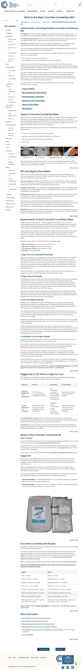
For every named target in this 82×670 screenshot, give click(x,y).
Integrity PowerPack (28, 484)
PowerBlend (25, 396)
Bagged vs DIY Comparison (33, 101)
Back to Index (74, 168)
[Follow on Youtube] (72, 667)
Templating (9, 121)
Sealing (8, 167)
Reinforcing (9, 138)
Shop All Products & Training (14, 11)
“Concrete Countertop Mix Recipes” (46, 443)
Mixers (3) (10, 118)
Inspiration (8, 30)
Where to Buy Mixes (30, 104)
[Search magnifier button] (55, 4)
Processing (8, 150)
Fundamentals (9, 36)
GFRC (7, 64)
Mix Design (46, 22)
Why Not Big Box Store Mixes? (34, 93)
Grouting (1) (11, 153)
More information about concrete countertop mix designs (39, 627)
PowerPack (25, 411)
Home (9, 657)
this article (63, 447)
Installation (8, 194)
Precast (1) (11, 75)
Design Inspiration (10, 203)
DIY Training (9, 33)
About (14, 657)
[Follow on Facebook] (63, 667)
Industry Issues (10, 207)
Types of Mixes (28, 89)
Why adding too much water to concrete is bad (36, 618)
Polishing (51, 11)
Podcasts (8, 210)
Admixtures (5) (12, 44)
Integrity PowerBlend (62, 366)
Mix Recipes (27, 108)
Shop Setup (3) (12, 110)
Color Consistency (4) (11, 91)
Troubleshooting (10, 197)
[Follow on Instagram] (67, 667)
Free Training (25, 22)
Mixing (7, 141)
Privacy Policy (35, 657)
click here (34, 449)
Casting (8, 144)
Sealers (42, 11)
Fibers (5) (10, 56)
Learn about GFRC (27, 634)
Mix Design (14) (12, 53)
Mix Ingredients (32, 11)
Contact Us (43, 657)
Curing (7, 147)
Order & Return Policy (23, 657)
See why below (64, 45)
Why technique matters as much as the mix (35, 621)
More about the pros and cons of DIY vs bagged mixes (38, 624)
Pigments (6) (11, 97)
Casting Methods (10, 67)
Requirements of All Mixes (33, 97)
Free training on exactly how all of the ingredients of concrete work (42, 629)
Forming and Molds (11, 125)
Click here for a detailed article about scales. (63, 452)
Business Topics (10, 200)
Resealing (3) (11, 170)
